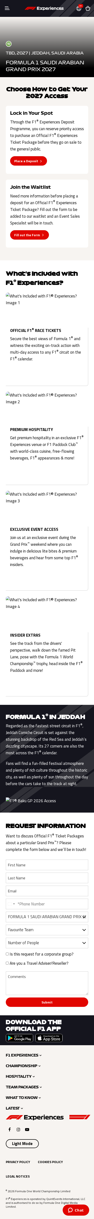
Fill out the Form (27, 234)
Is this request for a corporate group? (41, 954)
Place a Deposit (26, 160)
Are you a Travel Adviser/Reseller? (38, 963)
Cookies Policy (50, 1161)
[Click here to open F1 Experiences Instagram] (18, 1129)
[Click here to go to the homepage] (44, 8)
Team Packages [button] (22, 1087)
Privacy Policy (18, 1161)
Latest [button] (13, 1108)
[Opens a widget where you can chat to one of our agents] (75, 1211)
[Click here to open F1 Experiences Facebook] (9, 1129)
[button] (80, 8)
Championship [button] (21, 1066)
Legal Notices (18, 1176)
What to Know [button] (22, 1097)
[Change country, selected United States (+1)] (11, 904)
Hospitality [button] (19, 1076)
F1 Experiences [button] (22, 1055)
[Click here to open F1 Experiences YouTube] (27, 1129)
